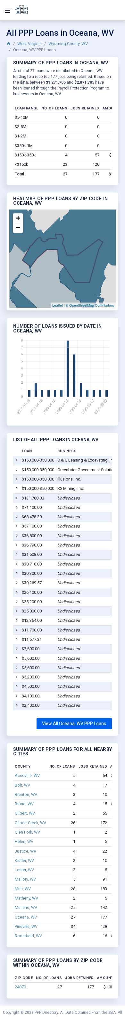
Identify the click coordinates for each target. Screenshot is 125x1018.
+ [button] (18, 218)
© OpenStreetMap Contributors (90, 305)
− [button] (18, 228)
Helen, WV (24, 841)
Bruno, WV (24, 803)
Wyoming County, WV (68, 43)
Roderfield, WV (28, 935)
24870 (20, 987)
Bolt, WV (22, 785)
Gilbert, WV (25, 813)
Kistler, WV (24, 860)
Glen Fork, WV (27, 832)
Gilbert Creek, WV (30, 822)
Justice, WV (25, 851)
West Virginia (29, 43)
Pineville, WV (26, 926)
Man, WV (23, 888)
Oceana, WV (26, 917)
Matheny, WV (26, 898)
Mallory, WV (25, 879)
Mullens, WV (26, 907)
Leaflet (57, 305)
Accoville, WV (27, 775)
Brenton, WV (26, 794)
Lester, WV (24, 869)
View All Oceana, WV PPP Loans (74, 723)
